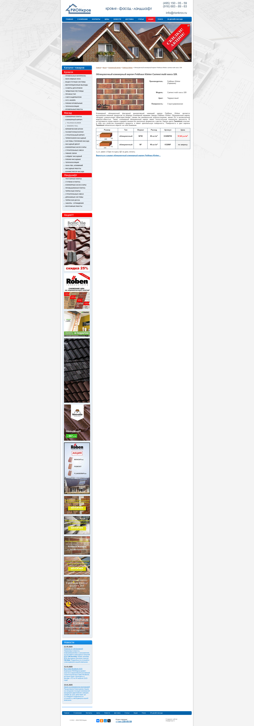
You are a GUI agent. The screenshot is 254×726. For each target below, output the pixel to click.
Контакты (96, 19)
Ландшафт (70, 175)
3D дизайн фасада (175, 19)
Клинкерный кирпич (114, 67)
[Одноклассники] (101, 720)
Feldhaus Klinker (127, 67)
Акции (150, 19)
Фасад (105, 67)
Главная (69, 19)
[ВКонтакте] (97, 720)
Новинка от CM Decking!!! (73, 649)
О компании (82, 19)
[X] (109, 720)
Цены (107, 19)
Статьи (141, 19)
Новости (117, 19)
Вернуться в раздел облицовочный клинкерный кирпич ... (128, 155)
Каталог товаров (74, 67)
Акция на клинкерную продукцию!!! (77, 687)
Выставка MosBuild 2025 (73, 669)
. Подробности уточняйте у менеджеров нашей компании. (76, 661)
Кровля (68, 72)
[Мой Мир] (105, 720)
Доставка (129, 19)
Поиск (160, 19)
